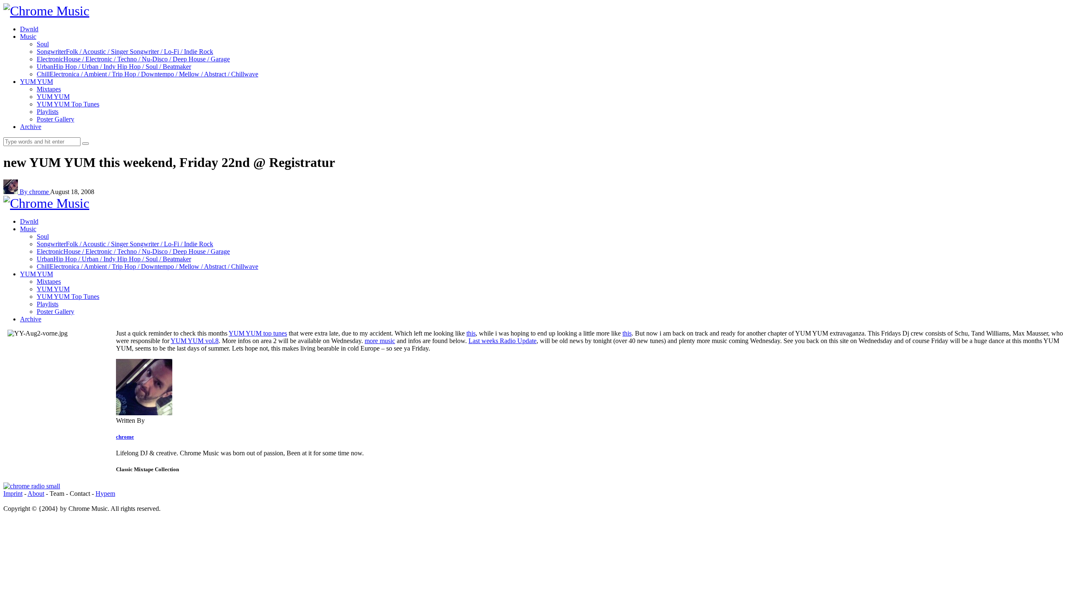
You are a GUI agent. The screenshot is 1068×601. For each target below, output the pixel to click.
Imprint (13, 493)
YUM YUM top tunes (258, 333)
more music (380, 340)
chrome (125, 437)
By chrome (35, 191)
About (36, 493)
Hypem (105, 493)
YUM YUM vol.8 (195, 340)
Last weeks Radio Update (503, 340)
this (471, 333)
